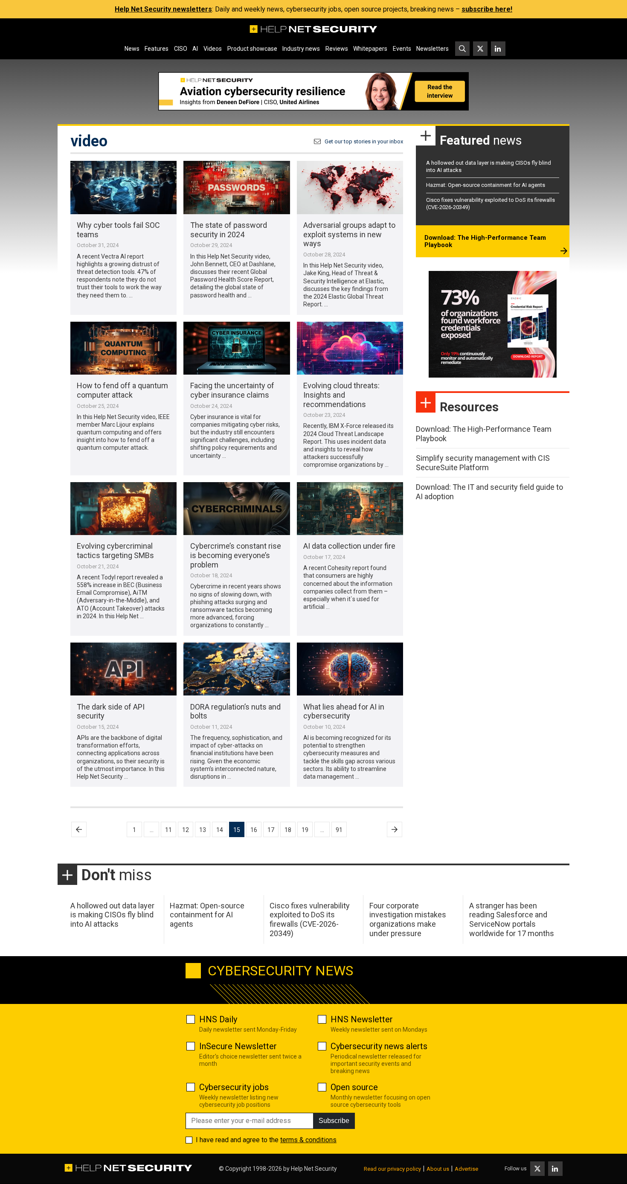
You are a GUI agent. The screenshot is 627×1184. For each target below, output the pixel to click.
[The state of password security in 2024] (236, 187)
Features (156, 48)
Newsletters (432, 48)
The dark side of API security (111, 711)
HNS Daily (218, 1019)
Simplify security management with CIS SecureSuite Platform (483, 463)
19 (305, 829)
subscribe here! (487, 9)
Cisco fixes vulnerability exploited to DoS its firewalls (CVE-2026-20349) (310, 919)
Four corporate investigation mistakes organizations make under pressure (407, 919)
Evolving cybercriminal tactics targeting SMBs (115, 550)
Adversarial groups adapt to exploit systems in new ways (349, 234)
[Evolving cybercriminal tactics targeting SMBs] (123, 508)
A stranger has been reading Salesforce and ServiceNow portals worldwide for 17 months (511, 919)
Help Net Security (314, 1168)
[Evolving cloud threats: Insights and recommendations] (350, 348)
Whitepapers (370, 48)
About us (438, 1169)
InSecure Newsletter (238, 1046)
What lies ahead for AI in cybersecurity (343, 711)
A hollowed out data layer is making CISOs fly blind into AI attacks (112, 914)
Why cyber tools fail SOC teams (118, 230)
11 (168, 829)
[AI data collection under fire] (350, 508)
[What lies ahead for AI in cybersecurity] (350, 669)
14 (219, 829)
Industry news (301, 48)
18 (287, 829)
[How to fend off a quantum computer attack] (123, 348)
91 (339, 829)
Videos (212, 48)
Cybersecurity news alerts (379, 1046)
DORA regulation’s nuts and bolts (235, 711)
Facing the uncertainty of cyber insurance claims (232, 390)
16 (253, 829)
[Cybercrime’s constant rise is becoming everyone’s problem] (236, 508)
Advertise (466, 1169)
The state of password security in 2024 (228, 230)
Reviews (336, 48)
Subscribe (334, 1120)
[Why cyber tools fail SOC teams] (123, 187)
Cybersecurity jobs (234, 1087)
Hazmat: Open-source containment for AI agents (485, 185)
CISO (180, 48)
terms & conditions (308, 1140)
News (132, 48)
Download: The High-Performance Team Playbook (485, 241)
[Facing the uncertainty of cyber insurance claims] (236, 348)
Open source (354, 1087)
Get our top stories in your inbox (364, 141)
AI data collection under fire (349, 545)
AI (195, 48)
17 (270, 829)
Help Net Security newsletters (163, 9)
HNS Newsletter (362, 1019)
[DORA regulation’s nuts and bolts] (236, 669)
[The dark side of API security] (123, 669)
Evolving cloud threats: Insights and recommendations (341, 394)
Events (402, 48)
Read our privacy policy (392, 1169)
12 (185, 829)
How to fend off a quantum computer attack (122, 390)
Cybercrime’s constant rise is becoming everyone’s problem (235, 555)
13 (202, 829)
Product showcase (252, 48)
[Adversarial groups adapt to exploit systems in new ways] (350, 187)
